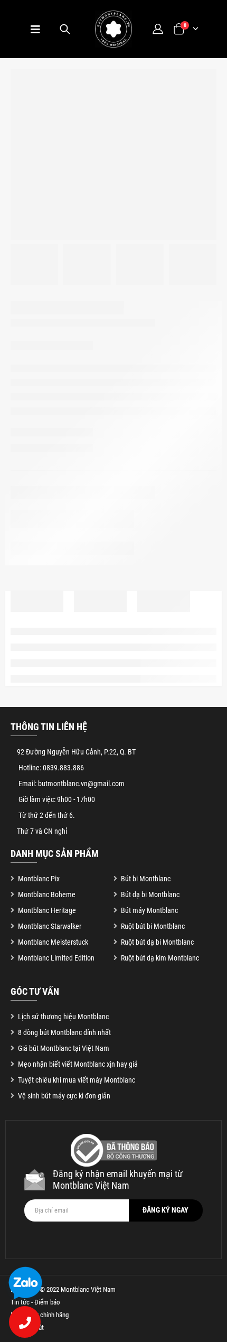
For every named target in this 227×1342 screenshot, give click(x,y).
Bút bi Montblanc (146, 878)
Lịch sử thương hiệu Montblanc (63, 1016)
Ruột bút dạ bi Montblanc (157, 942)
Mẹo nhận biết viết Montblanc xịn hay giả (78, 1064)
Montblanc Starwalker (49, 926)
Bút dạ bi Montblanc (150, 894)
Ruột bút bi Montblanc (153, 926)
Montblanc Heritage (47, 910)
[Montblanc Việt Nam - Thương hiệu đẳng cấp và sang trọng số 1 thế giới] (113, 29)
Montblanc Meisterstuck (53, 942)
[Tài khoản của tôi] (158, 29)
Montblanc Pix (39, 878)
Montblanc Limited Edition (56, 958)
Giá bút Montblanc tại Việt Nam (63, 1048)
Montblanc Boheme (46, 894)
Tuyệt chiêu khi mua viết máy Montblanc (76, 1080)
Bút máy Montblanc (149, 910)
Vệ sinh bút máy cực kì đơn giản (64, 1096)
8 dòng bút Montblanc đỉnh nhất (64, 1032)
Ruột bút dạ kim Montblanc (160, 958)
